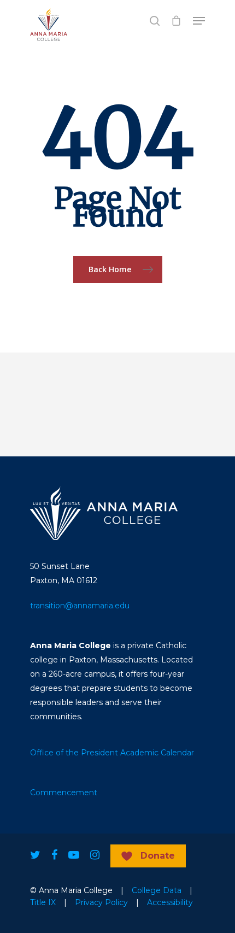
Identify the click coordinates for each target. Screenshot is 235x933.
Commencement (63, 792)
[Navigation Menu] (199, 20)
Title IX (43, 902)
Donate (157, 855)
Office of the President (74, 753)
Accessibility (170, 902)
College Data (156, 890)
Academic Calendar (157, 753)
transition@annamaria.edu (80, 606)
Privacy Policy (101, 902)
